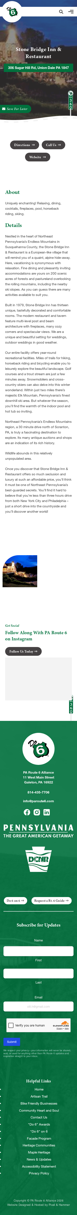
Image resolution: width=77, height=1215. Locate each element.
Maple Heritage (39, 1152)
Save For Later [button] (17, 109)
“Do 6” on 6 (39, 1131)
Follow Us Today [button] (21, 651)
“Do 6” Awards (39, 1124)
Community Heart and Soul (39, 1110)
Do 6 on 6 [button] (13, 900)
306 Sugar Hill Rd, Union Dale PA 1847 (38, 68)
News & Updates (39, 1159)
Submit (11, 1042)
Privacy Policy (39, 1173)
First (38, 960)
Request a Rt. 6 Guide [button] (49, 900)
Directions (22, 145)
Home (39, 1089)
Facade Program (39, 1138)
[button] (61, 11)
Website (35, 157)
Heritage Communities (39, 1145)
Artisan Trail (39, 1096)
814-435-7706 (38, 792)
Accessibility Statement (39, 1166)
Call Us (51, 145)
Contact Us (39, 1117)
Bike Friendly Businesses (39, 1103)
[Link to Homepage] (12, 11)
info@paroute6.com (38, 801)
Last (39, 982)
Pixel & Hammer (59, 1204)
